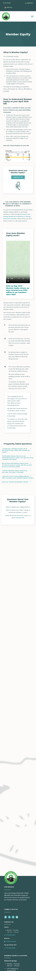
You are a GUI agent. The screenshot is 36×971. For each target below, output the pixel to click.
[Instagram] (13, 917)
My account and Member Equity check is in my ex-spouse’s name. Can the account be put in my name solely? (17, 465)
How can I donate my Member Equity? (15, 482)
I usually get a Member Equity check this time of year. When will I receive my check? (16, 450)
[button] (32, 16)
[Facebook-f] (9, 917)
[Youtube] (17, 917)
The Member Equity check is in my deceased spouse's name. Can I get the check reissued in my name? (17, 457)
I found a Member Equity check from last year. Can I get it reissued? (14, 471)
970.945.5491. (20, 518)
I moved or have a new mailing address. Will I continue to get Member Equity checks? (18, 477)
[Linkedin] (5, 917)
